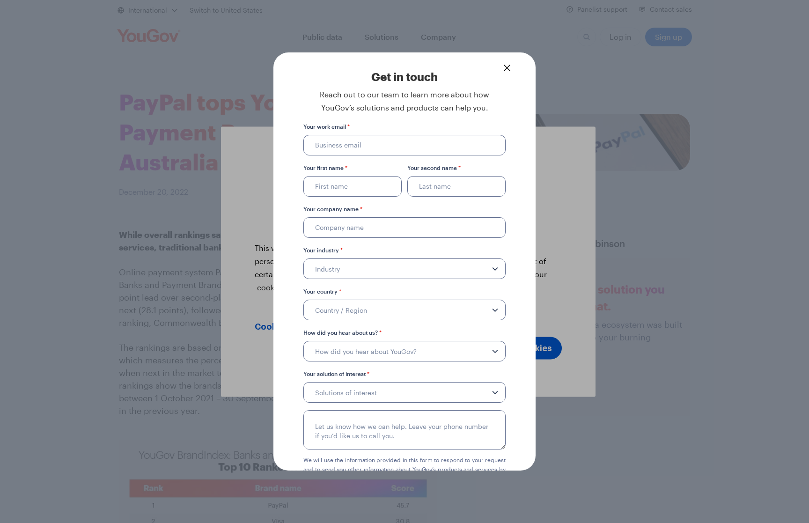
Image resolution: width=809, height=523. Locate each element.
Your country (322, 291)
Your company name (332, 209)
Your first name (325, 167)
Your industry (323, 250)
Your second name (434, 167)
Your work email (326, 126)
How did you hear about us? (342, 332)
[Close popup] (507, 68)
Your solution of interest (336, 373)
